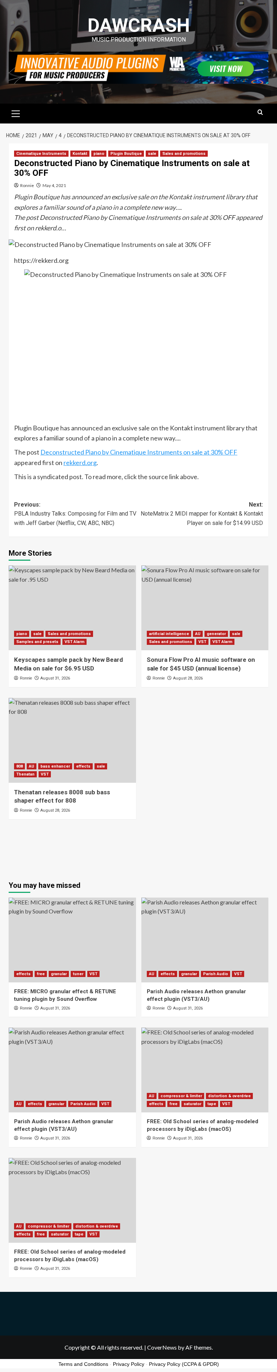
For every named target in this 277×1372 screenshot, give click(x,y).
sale (152, 153)
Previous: (75, 513)
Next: (202, 513)
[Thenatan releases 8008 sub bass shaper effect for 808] (72, 740)
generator (216, 633)
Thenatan (25, 774)
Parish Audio (215, 974)
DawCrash (139, 25)
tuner (78, 974)
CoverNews (162, 1347)
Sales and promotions (184, 153)
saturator (192, 1104)
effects (83, 766)
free (41, 974)
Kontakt (79, 153)
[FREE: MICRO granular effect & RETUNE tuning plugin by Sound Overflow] (72, 940)
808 (19, 766)
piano (98, 153)
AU (198, 633)
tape (211, 1104)
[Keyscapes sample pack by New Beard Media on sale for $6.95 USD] (72, 607)
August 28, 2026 (188, 678)
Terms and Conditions (83, 1364)
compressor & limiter (181, 1096)
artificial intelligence (169, 633)
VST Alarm (74, 641)
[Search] (260, 112)
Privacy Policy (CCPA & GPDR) (184, 1364)
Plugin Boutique (126, 153)
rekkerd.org (80, 462)
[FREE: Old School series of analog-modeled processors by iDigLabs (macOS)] (205, 1070)
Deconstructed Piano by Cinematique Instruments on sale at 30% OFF (138, 452)
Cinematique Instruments (41, 153)
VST (202, 641)
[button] (16, 113)
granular (59, 974)
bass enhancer (55, 766)
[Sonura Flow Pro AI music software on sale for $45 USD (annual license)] (205, 607)
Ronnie (27, 185)
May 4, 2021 (54, 185)
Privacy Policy (128, 1364)
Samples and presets (37, 641)
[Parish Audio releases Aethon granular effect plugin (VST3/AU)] (205, 940)
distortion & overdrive (229, 1096)
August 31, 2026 (55, 678)
